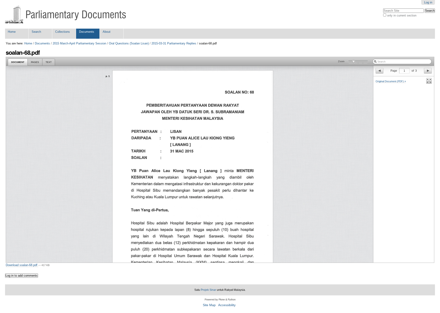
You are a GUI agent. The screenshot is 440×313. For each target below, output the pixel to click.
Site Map (209, 305)
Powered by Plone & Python (220, 299)
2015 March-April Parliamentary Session (79, 43)
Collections (62, 31)
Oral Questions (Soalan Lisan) (129, 43)
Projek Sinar (208, 289)
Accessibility (227, 305)
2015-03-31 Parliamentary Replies (173, 43)
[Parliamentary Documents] (65, 14)
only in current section (401, 15)
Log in (428, 2)
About (106, 31)
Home (12, 31)
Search (36, 31)
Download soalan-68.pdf (22, 265)
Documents (86, 31)
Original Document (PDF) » (391, 81)
